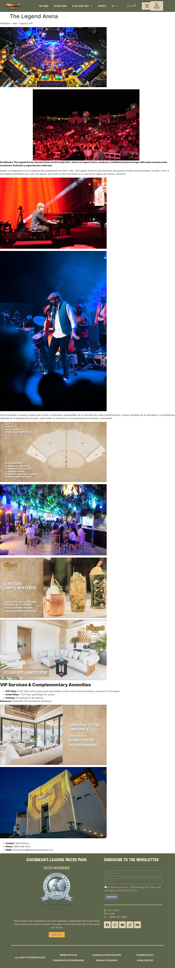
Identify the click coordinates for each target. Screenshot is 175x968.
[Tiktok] (129, 924)
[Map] (137, 924)
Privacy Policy (129, 890)
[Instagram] (114, 924)
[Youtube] (122, 924)
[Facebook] (107, 924)
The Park (43, 6)
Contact (102, 6)
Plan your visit (80, 6)
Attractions (60, 6)
